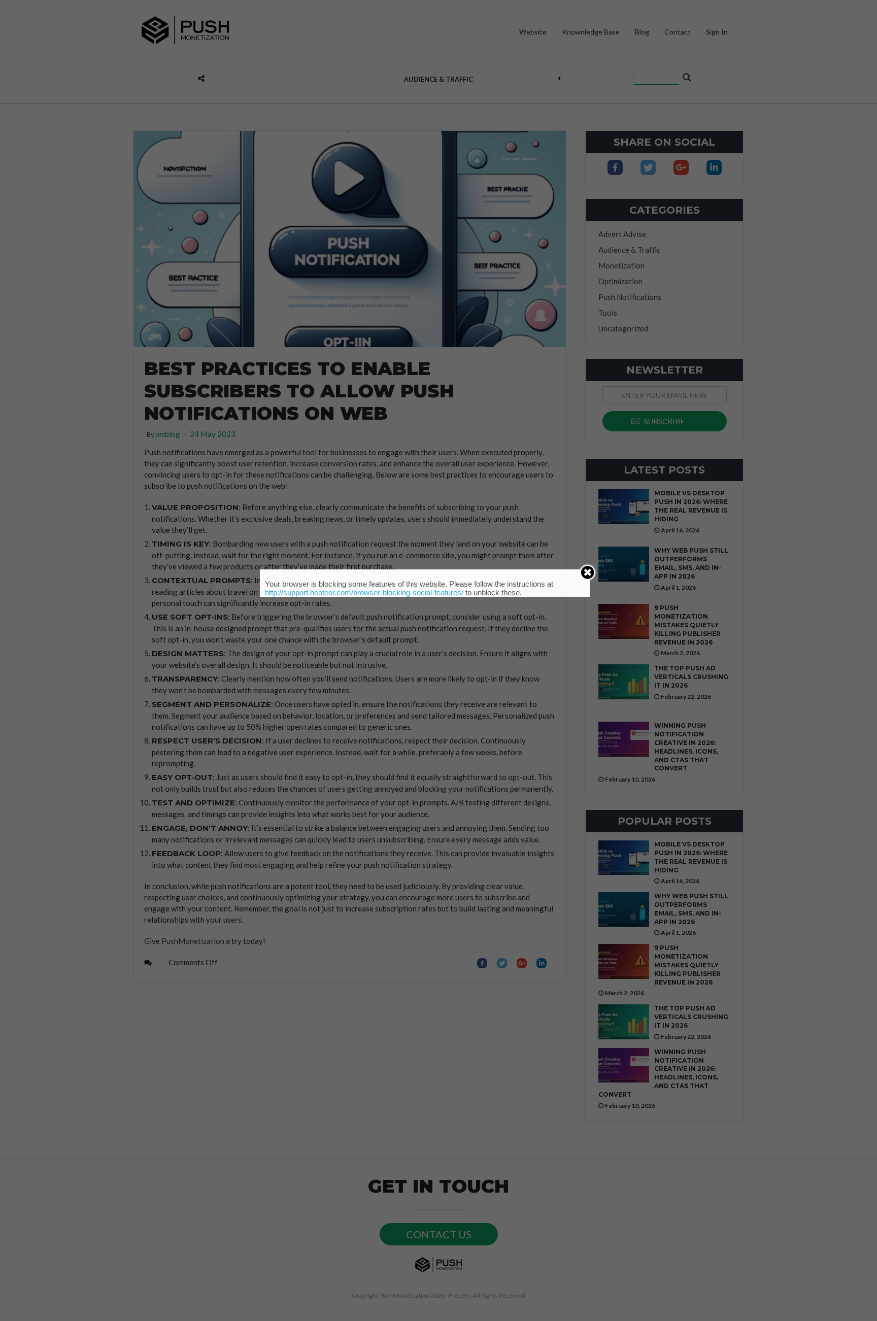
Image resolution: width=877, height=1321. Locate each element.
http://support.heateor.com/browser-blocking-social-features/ (364, 592)
